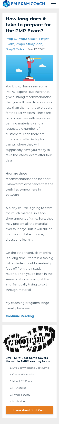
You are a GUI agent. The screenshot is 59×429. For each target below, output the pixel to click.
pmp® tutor (15, 49)
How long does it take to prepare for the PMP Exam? (28, 24)
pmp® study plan (29, 44)
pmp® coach (28, 39)
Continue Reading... (21, 316)
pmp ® (11, 39)
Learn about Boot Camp (29, 410)
